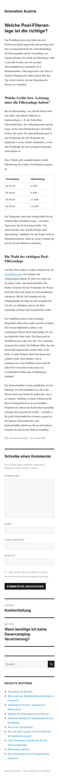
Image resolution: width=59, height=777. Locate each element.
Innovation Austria (20, 11)
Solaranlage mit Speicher (20, 691)
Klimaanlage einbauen (19, 749)
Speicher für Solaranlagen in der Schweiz (28, 713)
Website (10, 555)
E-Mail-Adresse (15, 539)
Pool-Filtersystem (13, 274)
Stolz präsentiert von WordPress (36, 770)
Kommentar (13, 475)
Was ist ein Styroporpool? (20, 727)
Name (9, 523)
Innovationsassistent (18, 438)
